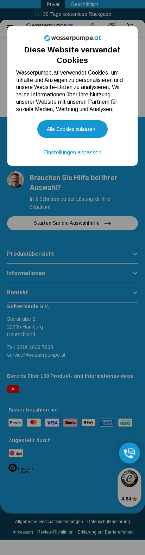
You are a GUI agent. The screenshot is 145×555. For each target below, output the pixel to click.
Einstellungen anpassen (72, 152)
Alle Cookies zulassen (71, 129)
